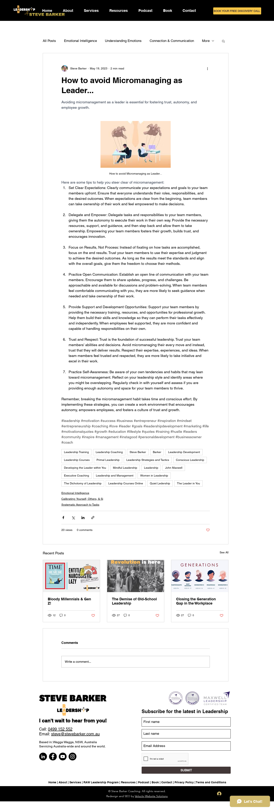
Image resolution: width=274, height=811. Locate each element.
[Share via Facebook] (63, 517)
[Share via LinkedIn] (83, 517)
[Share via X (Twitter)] (73, 517)
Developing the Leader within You (85, 467)
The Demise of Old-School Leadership (134, 601)
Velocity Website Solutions (151, 796)
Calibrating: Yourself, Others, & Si (82, 498)
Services (75, 782)
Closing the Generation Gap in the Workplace (196, 601)
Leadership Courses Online (125, 483)
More (206, 41)
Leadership (151, 467)
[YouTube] (63, 756)
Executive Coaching (76, 475)
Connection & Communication (172, 41)
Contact (166, 782)
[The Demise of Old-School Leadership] (135, 576)
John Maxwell (173, 467)
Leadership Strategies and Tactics (147, 459)
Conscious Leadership (190, 459)
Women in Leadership (154, 475)
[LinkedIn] (43, 756)
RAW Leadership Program (101, 782)
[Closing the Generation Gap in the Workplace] (199, 576)
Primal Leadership (108, 459)
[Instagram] (72, 756)
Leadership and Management (114, 475)
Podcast (143, 782)
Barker (157, 452)
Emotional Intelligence (80, 41)
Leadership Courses (77, 459)
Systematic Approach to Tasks (80, 504)
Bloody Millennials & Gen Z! (69, 601)
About (63, 782)
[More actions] (207, 68)
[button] (91, 10)
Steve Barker (138, 452)
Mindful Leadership (125, 467)
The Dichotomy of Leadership (82, 483)
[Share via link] (93, 517)
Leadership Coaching (109, 452)
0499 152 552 (60, 729)
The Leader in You (188, 483)
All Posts (49, 41)
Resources (128, 782)
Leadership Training (76, 452)
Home (52, 782)
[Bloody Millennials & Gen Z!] (71, 576)
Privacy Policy (184, 782)
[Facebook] (53, 756)
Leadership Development (184, 452)
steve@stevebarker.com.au (75, 734)
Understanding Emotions (123, 41)
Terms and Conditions (211, 782)
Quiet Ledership (160, 483)
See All (224, 552)
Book (155, 782)
